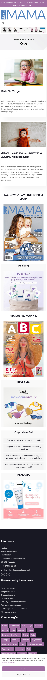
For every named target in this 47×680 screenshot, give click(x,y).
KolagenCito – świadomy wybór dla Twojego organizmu (24, 447)
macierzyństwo (8, 654)
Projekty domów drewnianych (13, 602)
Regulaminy (6, 555)
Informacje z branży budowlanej (14, 608)
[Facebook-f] (3, 574)
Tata (33, 635)
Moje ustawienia (23, 675)
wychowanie (7, 649)
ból (28, 649)
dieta (31, 630)
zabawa (15, 640)
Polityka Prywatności (9, 551)
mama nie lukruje (9, 644)
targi (23, 644)
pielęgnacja (27, 626)
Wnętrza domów (8, 591)
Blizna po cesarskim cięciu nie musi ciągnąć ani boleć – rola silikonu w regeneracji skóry (24, 456)
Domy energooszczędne (11, 605)
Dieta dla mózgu (10, 91)
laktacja (20, 649)
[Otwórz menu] (3, 23)
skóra (25, 635)
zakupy (5, 640)
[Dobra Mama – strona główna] (23, 14)
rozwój (38, 626)
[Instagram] (8, 574)
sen (13, 630)
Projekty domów (8, 588)
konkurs (32, 654)
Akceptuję (23, 669)
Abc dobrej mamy (8, 612)
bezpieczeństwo (35, 644)
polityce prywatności (9, 662)
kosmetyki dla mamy (10, 635)
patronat (21, 654)
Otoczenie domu (8, 595)
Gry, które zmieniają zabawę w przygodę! (24, 440)
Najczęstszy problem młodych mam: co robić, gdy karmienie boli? (24, 465)
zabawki (21, 630)
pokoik (5, 630)
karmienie (14, 626)
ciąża (4, 626)
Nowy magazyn (7, 598)
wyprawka (36, 640)
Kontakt (4, 548)
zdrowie (25, 640)
